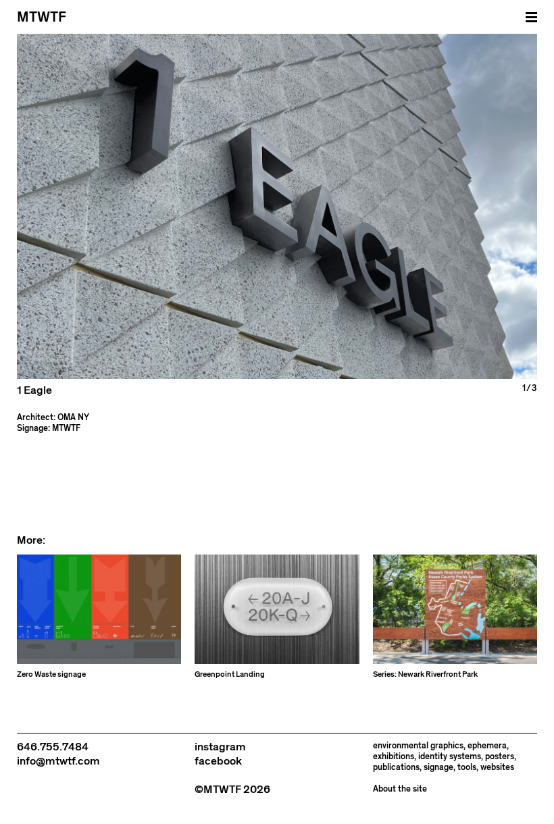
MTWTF (41, 17)
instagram (220, 747)
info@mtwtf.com (58, 761)
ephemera (487, 746)
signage (438, 767)
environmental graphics (418, 746)
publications (396, 767)
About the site (400, 789)
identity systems (449, 757)
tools (466, 767)
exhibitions (393, 757)
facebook (218, 761)
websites (497, 767)
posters (499, 757)
